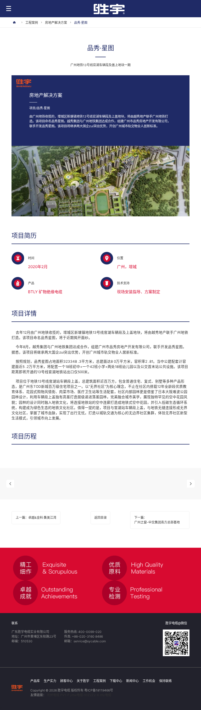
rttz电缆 (105, 695)
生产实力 (50, 681)
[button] (10, 484)
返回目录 (100, 517)
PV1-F (64, 695)
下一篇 (157, 520)
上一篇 (36, 517)
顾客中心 (66, 681)
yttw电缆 (76, 695)
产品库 (35, 681)
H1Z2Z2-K (91, 695)
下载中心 (116, 681)
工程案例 (99, 681)
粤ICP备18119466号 (98, 690)
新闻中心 (132, 681)
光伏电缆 (53, 695)
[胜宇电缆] (17, 688)
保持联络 (165, 681)
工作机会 (149, 681)
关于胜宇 (83, 681)
